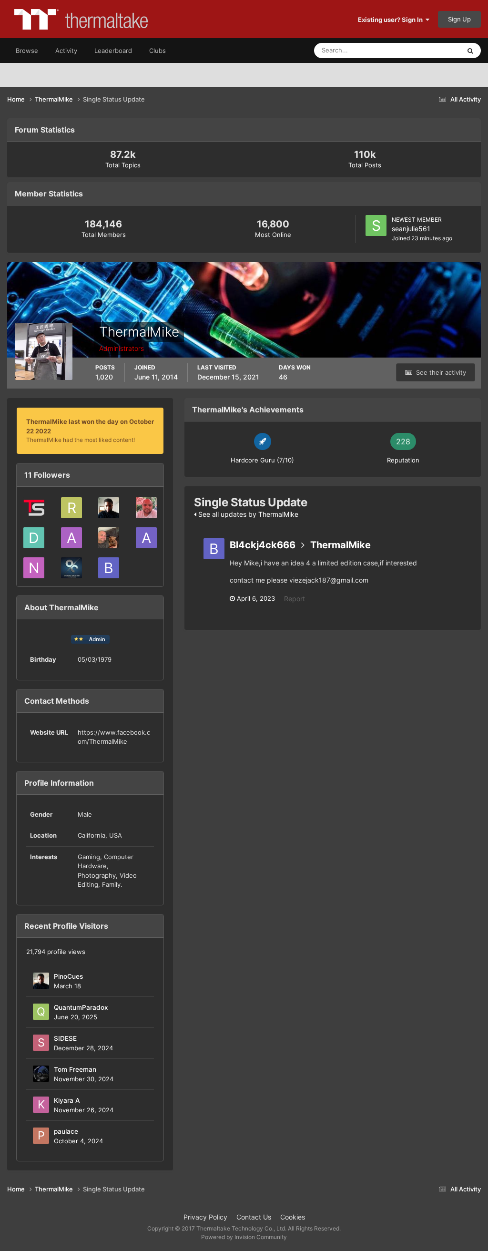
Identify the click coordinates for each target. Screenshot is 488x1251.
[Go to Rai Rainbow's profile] (71, 507)
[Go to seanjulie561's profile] (376, 225)
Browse (27, 50)
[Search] (470, 50)
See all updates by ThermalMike (247, 514)
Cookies (292, 1217)
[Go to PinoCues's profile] (108, 507)
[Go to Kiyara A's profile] (41, 1105)
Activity (66, 50)
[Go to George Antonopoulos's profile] (71, 567)
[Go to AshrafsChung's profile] (146, 537)
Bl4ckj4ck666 (262, 545)
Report (294, 599)
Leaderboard (113, 50)
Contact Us (253, 1217)
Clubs (157, 50)
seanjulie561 (411, 229)
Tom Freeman (75, 1069)
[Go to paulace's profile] (41, 1136)
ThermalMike (340, 545)
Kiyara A (67, 1100)
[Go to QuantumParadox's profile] (41, 1012)
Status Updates (426, 50)
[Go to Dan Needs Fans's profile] (33, 537)
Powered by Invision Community (244, 1237)
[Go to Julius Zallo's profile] (108, 537)
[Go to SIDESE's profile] (41, 1043)
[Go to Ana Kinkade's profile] (71, 537)
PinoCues (68, 976)
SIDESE (65, 1038)
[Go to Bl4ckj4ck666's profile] (108, 567)
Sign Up (459, 19)
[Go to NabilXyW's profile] (33, 567)
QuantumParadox (81, 1007)
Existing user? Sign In (392, 19)
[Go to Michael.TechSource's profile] (33, 507)
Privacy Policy (205, 1217)
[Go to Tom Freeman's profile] (41, 1074)
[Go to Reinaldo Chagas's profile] (146, 507)
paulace (66, 1131)
